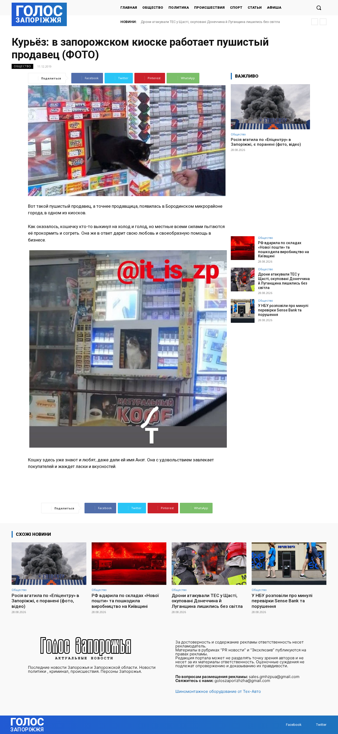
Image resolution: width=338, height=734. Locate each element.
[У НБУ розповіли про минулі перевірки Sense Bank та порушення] (243, 311)
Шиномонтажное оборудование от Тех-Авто (218, 691)
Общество (22, 66)
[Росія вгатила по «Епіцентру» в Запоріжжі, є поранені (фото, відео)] (270, 106)
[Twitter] (311, 725)
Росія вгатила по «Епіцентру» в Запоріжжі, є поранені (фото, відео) (266, 142)
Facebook (294, 725)
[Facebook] (280, 725)
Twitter (321, 725)
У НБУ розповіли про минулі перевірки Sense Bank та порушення (193, 22)
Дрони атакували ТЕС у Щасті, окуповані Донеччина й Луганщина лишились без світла (284, 281)
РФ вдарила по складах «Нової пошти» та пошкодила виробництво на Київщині (283, 249)
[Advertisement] (270, 192)
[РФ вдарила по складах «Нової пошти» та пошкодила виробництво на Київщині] (243, 248)
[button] (318, 7)
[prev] (314, 21)
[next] (323, 21)
